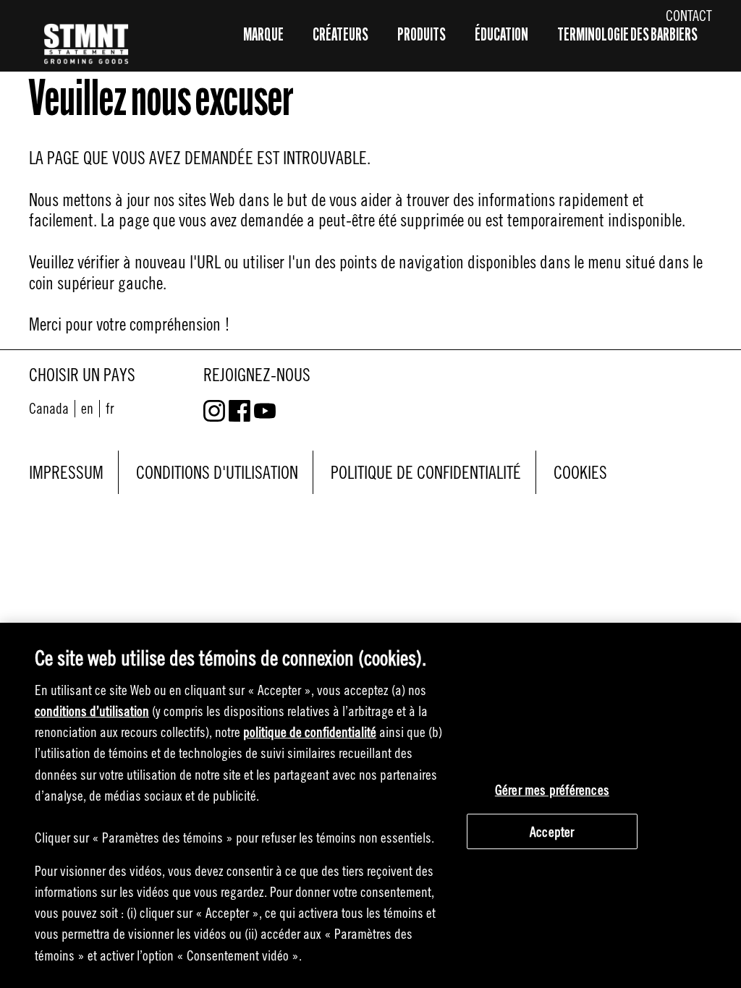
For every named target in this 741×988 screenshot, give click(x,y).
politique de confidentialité (309, 731)
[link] (87, 408)
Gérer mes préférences (552, 789)
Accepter (552, 831)
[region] (370, 805)
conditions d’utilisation (92, 710)
